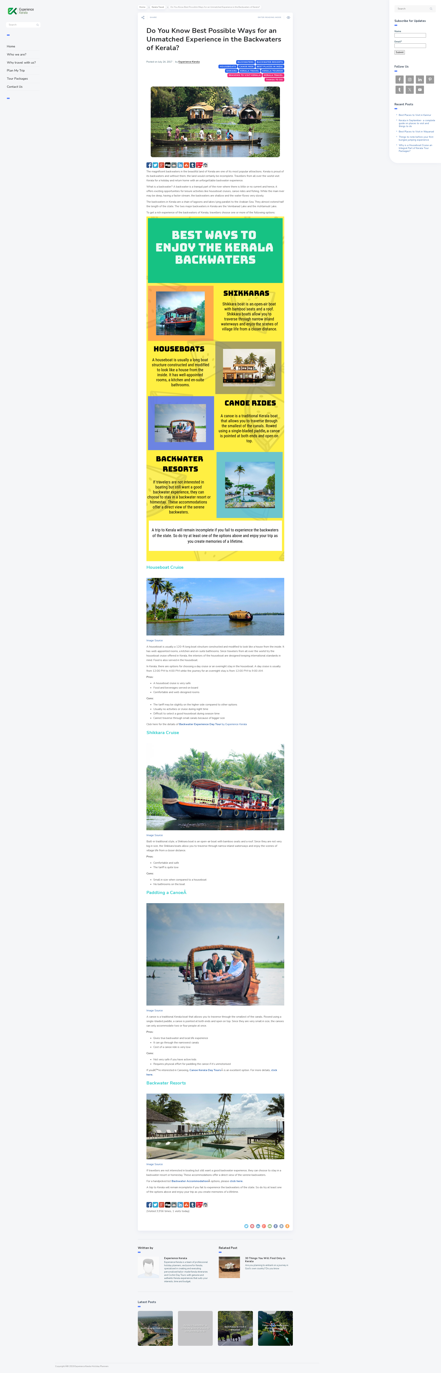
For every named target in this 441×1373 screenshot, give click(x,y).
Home (11, 46)
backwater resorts (270, 62)
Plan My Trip (16, 70)
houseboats (228, 66)
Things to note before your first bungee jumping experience (416, 138)
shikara (231, 70)
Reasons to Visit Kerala (245, 75)
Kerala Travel (158, 7)
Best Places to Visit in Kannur (415, 115)
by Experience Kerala (213, 724)
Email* (398, 41)
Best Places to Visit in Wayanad (416, 131)
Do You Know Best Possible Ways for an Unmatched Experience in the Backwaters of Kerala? (213, 39)
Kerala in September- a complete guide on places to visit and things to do (417, 123)
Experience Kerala (189, 61)
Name (397, 31)
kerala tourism (272, 70)
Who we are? (16, 54)
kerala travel (249, 70)
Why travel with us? (21, 62)
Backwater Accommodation (190, 1181)
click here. (236, 1181)
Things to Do (274, 79)
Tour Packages (17, 79)
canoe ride (246, 66)
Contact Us (15, 87)
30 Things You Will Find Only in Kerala (265, 1259)
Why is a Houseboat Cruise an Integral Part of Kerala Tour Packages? (415, 148)
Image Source (154, 640)
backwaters (246, 62)
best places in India (270, 66)
